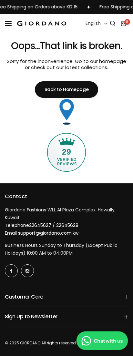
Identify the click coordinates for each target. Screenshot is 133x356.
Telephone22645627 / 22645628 (41, 225)
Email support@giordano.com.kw (41, 233)
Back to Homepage (67, 89)
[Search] (113, 23)
